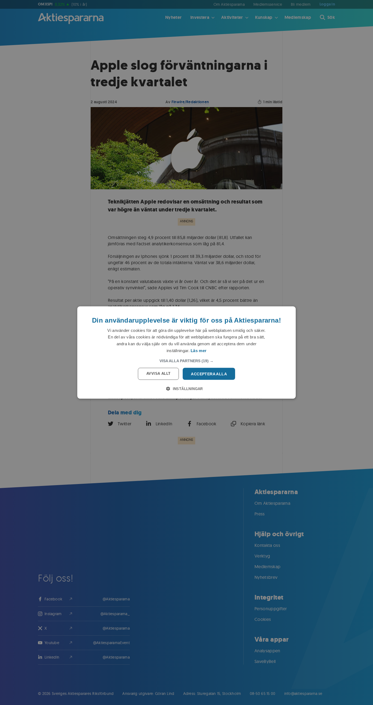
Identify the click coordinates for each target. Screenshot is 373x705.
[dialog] (186, 352)
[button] (186, 360)
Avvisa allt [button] (158, 373)
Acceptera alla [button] (209, 373)
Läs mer (198, 350)
